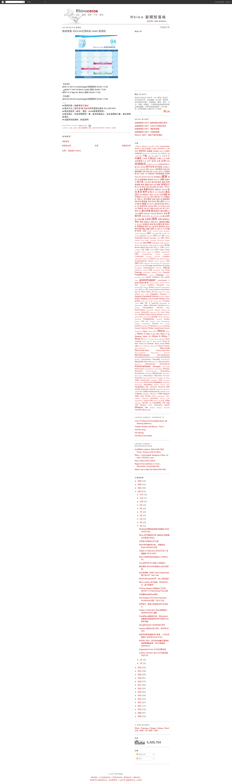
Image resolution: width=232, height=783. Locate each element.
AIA (168, 233)
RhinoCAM (139, 362)
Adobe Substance (140, 233)
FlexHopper (146, 272)
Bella (141, 243)
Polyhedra (152, 326)
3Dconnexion (146, 153)
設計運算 (156, 194)
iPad (162, 289)
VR (163, 403)
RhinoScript (157, 373)
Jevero (137, 294)
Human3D (158, 287)
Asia (139, 780)
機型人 (157, 222)
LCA (147, 301)
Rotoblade (160, 378)
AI (160, 233)
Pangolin (159, 319)
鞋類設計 (166, 219)
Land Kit (150, 298)
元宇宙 (163, 158)
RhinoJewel (166, 366)
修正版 (154, 182)
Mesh (168, 307)
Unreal (146, 400)
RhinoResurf (139, 373)
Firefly (167, 270)
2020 (140, 675)
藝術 (148, 229)
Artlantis (137, 240)
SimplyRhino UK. (142, 387)
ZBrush (144, 410)
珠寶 (158, 185)
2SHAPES (161, 148)
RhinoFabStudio (143, 366)
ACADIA (149, 231)
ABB (144, 231)
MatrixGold (153, 305)
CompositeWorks (147, 254)
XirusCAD (167, 407)
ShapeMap (166, 382)
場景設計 (157, 197)
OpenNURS (147, 317)
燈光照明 (139, 224)
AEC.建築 (155, 233)
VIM (150, 403)
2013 (140, 699)
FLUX (160, 272)
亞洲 (155, 730)
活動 (162, 179)
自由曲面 (155, 171)
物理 (139, 177)
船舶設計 (146, 194)
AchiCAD (155, 231)
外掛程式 (140, 163)
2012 (140, 702)
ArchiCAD (138, 238)
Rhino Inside (159, 343)
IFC (147, 289)
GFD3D (148, 277)
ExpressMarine (149, 268)
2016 (140, 689)
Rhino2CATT (155, 353)
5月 (141, 519)
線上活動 (159, 216)
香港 (149, 182)
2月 (141, 660)
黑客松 (153, 201)
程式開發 (147, 199)
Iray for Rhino (140, 292)
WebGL (167, 405)
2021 (140, 671)
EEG (168, 263)
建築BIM (151, 179)
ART (162, 238)
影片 (164, 208)
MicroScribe (150, 310)
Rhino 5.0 (147, 336)
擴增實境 (162, 226)
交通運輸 (165, 167)
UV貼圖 (161, 400)
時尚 (142, 185)
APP (155, 236)
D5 (148, 259)
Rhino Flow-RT (157, 341)
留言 (140, 759)
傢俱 (152, 197)
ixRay (168, 292)
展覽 (168, 182)
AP (151, 236)
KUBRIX (167, 296)
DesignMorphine (141, 261)
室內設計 (157, 177)
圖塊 (168, 206)
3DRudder (154, 153)
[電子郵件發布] (89, 125)
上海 (168, 153)
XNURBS (138, 410)
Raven (167, 328)
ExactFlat (166, 265)
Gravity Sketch (154, 283)
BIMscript (163, 243)
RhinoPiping (165, 371)
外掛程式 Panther (152, 164)
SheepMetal (148, 384)
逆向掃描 (152, 187)
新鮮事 (139, 204)
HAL (136, 285)
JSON (147, 294)
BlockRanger (144, 245)
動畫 (141, 189)
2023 (140, 491)
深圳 (156, 192)
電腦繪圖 (150, 206)
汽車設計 (151, 174)
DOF (141, 263)
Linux (155, 301)
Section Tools (139, 382)
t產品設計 (146, 394)
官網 (78, 108)
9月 (141, 505)
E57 (161, 263)
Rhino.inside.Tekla (163, 350)
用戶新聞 (158, 167)
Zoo (149, 410)
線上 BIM (153, 216)
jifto (143, 294)
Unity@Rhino (139, 400)
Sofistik (137, 389)
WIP (146, 407)
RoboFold (138, 378)
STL (141, 391)
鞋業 (160, 219)
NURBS (142, 314)
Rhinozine (158, 375)
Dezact (150, 261)
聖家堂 (152, 204)
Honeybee (160, 285)
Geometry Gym (140, 277)
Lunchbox (166, 301)
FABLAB (166, 268)
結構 (153, 199)
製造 (161, 208)
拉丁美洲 (148, 730)
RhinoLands (139, 369)
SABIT (137, 380)
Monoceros (153, 312)
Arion (158, 238)
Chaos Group (164, 250)
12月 (142, 495)
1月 (141, 663)
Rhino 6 (138, 148)
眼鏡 (141, 194)
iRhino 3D (150, 292)
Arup (142, 240)
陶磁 (145, 197)
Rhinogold (156, 366)
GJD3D (157, 146)
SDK (160, 380)
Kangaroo (154, 294)
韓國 (153, 226)
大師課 (156, 156)
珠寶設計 (145, 146)
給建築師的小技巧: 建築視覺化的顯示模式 (151, 123)
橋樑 (152, 222)
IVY (164, 292)
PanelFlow (138, 319)
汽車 (146, 173)
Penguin (152, 321)
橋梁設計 (147, 222)
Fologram (166, 272)
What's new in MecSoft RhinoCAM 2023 (150, 469)
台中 (149, 161)
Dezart (157, 261)
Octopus (160, 314)
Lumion (159, 301)
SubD (114, 128)
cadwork (137, 250)
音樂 (145, 182)
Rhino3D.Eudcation (142, 355)
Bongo (167, 245)
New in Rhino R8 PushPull (145, 461)
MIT (168, 310)
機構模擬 (162, 222)
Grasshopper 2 (164, 280)
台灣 (79, 128)
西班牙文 (161, 171)
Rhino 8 (139, 339)
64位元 (164, 153)
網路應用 (156, 208)
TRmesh (137, 398)
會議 (144, 204)
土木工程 (150, 156)
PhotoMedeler (165, 321)
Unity (168, 398)
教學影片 (151, 192)
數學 (141, 213)
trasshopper (161, 396)
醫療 (140, 229)
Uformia (162, 398)
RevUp (150, 331)
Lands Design (159, 299)
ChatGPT (138, 252)
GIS (162, 277)
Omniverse (166, 314)
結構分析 (159, 199)
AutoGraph (160, 240)
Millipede (157, 310)
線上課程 (151, 146)
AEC (149, 233)
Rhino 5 (141, 334)
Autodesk (153, 240)
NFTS (136, 314)
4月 (141, 522)
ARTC (167, 238)
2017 (140, 685)
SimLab (162, 384)
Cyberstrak (138, 259)
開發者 (144, 201)
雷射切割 (143, 206)
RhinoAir (137, 359)
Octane (153, 314)
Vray (168, 403)
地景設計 (152, 169)
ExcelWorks (138, 268)
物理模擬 (144, 177)
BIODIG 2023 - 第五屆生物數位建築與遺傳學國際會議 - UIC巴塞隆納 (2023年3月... (154, 643)
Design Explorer (165, 259)
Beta (145, 243)
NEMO (163, 312)
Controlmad (139, 256)
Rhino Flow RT (147, 341)
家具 (159, 182)
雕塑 (151, 224)
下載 (145, 156)
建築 (164, 176)
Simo (168, 384)
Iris (156, 292)
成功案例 (159, 169)
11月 (142, 498)
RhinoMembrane (150, 369)
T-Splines (138, 394)
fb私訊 (86, 108)
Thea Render (145, 396)
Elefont (137, 265)
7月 (141, 512)
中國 (159, 158)
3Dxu (159, 153)
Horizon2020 (139, 287)
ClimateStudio (165, 252)
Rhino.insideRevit (140, 353)
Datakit (152, 259)
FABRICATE (138, 270)
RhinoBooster (165, 359)
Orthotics (160, 317)
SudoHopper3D (154, 391)
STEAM (137, 391)
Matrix (146, 305)
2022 (140, 668)
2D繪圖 (153, 148)
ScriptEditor (154, 380)
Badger (167, 240)
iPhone (167, 289)
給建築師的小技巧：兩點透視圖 (147, 129)
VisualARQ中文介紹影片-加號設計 (152, 563)
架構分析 (157, 179)
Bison (168, 243)
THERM (153, 396)
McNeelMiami (148, 307)
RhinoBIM (156, 359)
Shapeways (138, 384)
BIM (149, 243)
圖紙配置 (163, 206)
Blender (137, 245)
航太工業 (138, 187)
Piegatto (137, 323)
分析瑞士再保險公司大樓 (148, 541)
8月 (141, 509)
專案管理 (164, 189)
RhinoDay (138, 364)
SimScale (153, 387)
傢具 (148, 197)
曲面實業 (85, 128)
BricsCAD (149, 247)
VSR (136, 405)
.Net (142, 148)
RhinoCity (155, 362)
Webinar (139, 407)
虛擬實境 (166, 199)
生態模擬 (142, 167)
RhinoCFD (148, 362)
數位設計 (155, 211)
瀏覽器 (168, 226)
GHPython (156, 277)
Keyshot (155, 296)
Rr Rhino (167, 378)
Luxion (137, 303)
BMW (150, 245)
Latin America (127, 780)
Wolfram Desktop (156, 407)
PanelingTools (148, 319)
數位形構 (146, 211)
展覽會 (137, 185)
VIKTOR (145, 403)
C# (155, 247)
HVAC (136, 289)
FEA (150, 270)
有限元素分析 (147, 171)
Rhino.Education (140, 348)
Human (151, 287)
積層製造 (146, 224)
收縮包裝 (166, 169)
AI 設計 (164, 233)
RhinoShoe (166, 373)
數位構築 (164, 211)
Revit (145, 331)
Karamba (138, 296)
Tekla (137, 396)
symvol (168, 391)
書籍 (147, 185)
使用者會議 (159, 174)
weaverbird (158, 405)
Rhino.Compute (164, 346)
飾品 (159, 206)
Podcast (155, 323)
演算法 (140, 208)
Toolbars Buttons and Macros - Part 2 (149, 427)
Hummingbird (166, 287)
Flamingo (138, 272)
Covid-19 (157, 256)
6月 (141, 515)
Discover (162, 261)
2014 (140, 695)
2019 (140, 678)
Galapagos (160, 275)
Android (143, 236)
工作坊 (164, 156)
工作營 (144, 158)
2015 (140, 692)
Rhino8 (153, 357)
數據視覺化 (147, 213)
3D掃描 (156, 151)
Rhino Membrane (144, 346)
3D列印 (142, 151)
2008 (140, 716)
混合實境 (161, 192)
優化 (155, 224)
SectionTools (148, 382)
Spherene (167, 389)
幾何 (162, 197)
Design (157, 259)
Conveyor (149, 256)
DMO (137, 263)
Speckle (152, 389)
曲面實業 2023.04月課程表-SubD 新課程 (84, 31)
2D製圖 (148, 148)
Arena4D (153, 238)
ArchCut (167, 236)
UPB (151, 400)
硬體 (139, 199)
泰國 (154, 184)
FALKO (145, 270)
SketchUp (161, 387)
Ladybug (143, 299)
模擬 (165, 213)
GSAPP (162, 283)
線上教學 (166, 216)
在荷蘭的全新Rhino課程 (148, 594)
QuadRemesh (159, 328)
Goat (136, 280)
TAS (156, 394)
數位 (140, 211)
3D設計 (161, 151)
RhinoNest (139, 371)
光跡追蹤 (142, 169)
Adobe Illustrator (164, 231)
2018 (140, 682)
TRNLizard (145, 398)
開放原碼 (138, 201)
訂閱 (168, 112)
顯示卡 (160, 229)
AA (164, 229)
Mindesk (163, 310)
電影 (155, 206)
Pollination (145, 326)
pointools (138, 326)
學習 (141, 222)
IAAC (141, 289)
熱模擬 (144, 216)
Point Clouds (165, 323)
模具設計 (160, 213)
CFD (156, 250)
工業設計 (138, 146)
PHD (158, 321)
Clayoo (157, 252)
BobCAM (155, 245)
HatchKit (143, 285)
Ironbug (160, 292)
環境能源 (140, 226)
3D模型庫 (138, 153)
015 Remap (139, 433)
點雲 (156, 226)
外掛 (168, 161)
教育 (140, 192)
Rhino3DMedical (163, 355)
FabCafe (158, 268)
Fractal (151, 275)
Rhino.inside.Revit (142, 350)
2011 (140, 706)
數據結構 (153, 213)
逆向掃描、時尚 (162, 187)
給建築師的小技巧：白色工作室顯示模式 (150, 126)
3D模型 (167, 151)
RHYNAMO (166, 375)
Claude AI (150, 252)
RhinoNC (166, 369)
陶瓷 (142, 197)
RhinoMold (158, 369)
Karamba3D (147, 296)
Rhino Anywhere (159, 339)
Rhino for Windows (146, 343)
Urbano (155, 400)
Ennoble (142, 265)
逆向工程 (145, 187)
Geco (168, 275)
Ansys (148, 236)
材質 (142, 173)
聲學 (146, 226)
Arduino (146, 238)
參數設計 (158, 189)
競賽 (152, 229)
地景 (147, 169)
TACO (152, 394)
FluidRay (154, 272)
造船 (165, 194)
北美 (136, 730)
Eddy (164, 263)
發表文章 (142, 754)
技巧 (138, 173)
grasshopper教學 (142, 283)
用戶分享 (150, 167)
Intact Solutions (154, 289)
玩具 (149, 177)
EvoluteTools (157, 265)
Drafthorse (146, 263)
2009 (140, 713)
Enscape (149, 265)
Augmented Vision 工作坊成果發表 (152, 649)
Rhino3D (167, 353)
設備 (161, 194)
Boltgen (161, 245)
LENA (151, 301)
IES (144, 289)
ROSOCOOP (152, 378)
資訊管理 (164, 204)
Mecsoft (160, 307)
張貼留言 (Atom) (74, 151)
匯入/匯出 (161, 201)
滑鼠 (148, 204)
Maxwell (161, 305)
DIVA (168, 261)
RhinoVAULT (148, 375)
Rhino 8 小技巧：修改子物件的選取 (148, 135)
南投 (152, 177)
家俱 (164, 182)
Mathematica (139, 305)
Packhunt (167, 317)
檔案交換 (160, 224)
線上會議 (138, 219)
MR (159, 312)
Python (151, 328)
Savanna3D (145, 380)
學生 (137, 222)
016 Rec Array (140, 430)
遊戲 (138, 206)
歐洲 (142, 730)
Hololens (151, 285)
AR (163, 236)
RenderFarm (138, 331)
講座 (149, 226)
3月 (141, 526)
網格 (152, 208)
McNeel (138, 98)
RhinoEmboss (150, 364)
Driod (152, 263)
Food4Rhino (141, 275)
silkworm (156, 384)
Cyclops (144, 259)
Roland (145, 378)
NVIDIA (147, 314)
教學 (145, 192)
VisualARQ (157, 403)
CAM (147, 250)
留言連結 (84, 105)
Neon (168, 312)
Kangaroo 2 (165, 294)
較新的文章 (66, 146)
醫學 (136, 229)
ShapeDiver (157, 382)
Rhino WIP (154, 346)
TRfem (168, 396)
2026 (140, 481)
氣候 (151, 184)
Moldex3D (145, 312)
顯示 (156, 229)
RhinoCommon (164, 362)
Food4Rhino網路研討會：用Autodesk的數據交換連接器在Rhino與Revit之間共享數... (154, 618)
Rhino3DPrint (140, 357)
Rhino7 (148, 357)
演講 (145, 208)
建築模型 (143, 180)
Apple (159, 236)
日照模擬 (138, 161)
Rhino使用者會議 (163, 357)
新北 (166, 201)
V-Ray (167, 401)
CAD (162, 247)
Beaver (137, 243)
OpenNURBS (139, 317)
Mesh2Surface (140, 310)
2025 (140, 485)
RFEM (155, 331)
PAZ (142, 321)
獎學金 (148, 216)
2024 (140, 488)
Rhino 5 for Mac (153, 334)
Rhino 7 (166, 336)
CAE (142, 250)
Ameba (137, 236)
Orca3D (154, 317)
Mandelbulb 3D (165, 303)
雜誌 (144, 229)
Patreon (137, 321)
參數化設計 (149, 189)
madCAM (154, 303)
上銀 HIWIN (138, 156)
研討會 (140, 182)
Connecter (166, 254)
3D (166, 148)
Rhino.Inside (165, 348)
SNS (168, 387)
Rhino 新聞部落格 (148, 17)
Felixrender (156, 270)
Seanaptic (166, 380)
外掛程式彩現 (163, 164)
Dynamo (156, 263)
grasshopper (99, 128)
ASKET (147, 240)
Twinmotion (154, 398)
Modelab (137, 312)
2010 (140, 709)
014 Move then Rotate (143, 436)
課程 (90, 128)
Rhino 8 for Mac (148, 339)
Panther (167, 319)
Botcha (137, 247)
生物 (138, 167)
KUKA (137, 299)
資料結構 (158, 204)
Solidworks (145, 389)
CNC (136, 254)
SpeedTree (159, 389)
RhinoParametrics (151, 371)
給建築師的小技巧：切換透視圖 (147, 132)
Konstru (161, 296)
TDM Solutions (164, 394)
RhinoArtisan (146, 359)
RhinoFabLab (165, 364)
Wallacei (143, 405)
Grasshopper (165, 146)
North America (98, 780)
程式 (142, 199)
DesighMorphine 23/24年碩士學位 (152, 625)
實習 (136, 208)
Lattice (143, 301)
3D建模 (149, 151)
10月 (142, 502)
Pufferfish (144, 328)
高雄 (138, 189)
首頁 (96, 146)
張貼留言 (65, 141)
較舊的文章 (126, 146)
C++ (158, 247)
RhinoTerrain (139, 375)
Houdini (145, 287)
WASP (150, 405)
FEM (162, 270)
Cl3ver (144, 252)
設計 (151, 195)
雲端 (149, 201)
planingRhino (146, 323)
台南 (75, 128)
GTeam (167, 283)
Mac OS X (145, 303)
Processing (160, 326)
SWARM (162, 391)
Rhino (108, 128)
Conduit (157, 254)
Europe (113, 780)
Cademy (167, 247)
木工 (144, 161)
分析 (168, 158)
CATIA (152, 250)
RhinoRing (148, 373)
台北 (71, 128)
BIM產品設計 (156, 243)
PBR (147, 321)
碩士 (148, 208)
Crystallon (166, 256)
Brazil (143, 247)
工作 (160, 156)
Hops (168, 285)
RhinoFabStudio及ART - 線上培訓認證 (154, 579)
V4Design (138, 403)
